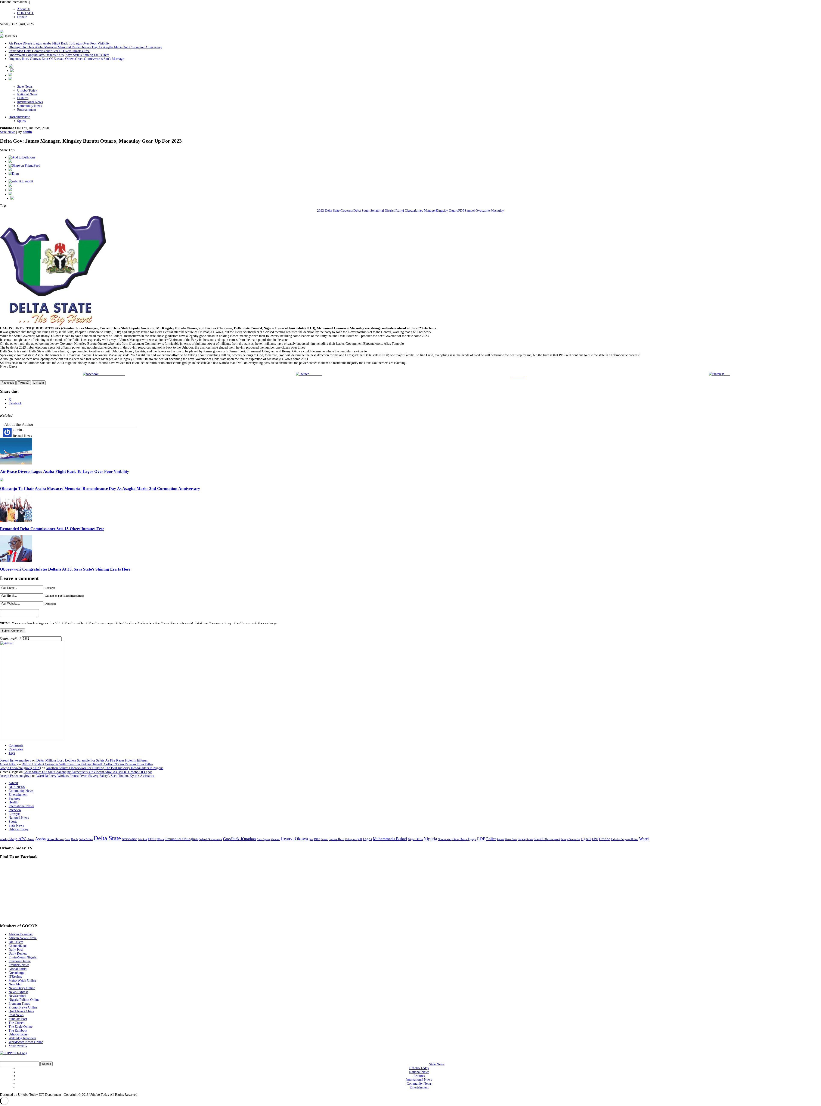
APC (22, 839)
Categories (16, 749)
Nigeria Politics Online (24, 999)
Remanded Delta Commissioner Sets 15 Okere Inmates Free (49, 51)
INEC (317, 839)
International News (30, 102)
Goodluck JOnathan (239, 839)
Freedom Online (20, 961)
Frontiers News (19, 965)
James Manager (425, 210)
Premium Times (19, 1003)
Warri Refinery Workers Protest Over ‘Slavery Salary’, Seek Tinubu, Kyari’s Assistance (95, 776)
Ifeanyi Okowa (404, 210)
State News (24, 86)
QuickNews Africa (21, 1011)
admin (27, 132)
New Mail (15, 984)
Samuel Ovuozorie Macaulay (484, 210)
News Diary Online (22, 988)
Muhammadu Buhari (390, 839)
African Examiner (21, 934)
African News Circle (23, 938)
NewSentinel (17, 996)
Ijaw (311, 839)
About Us (23, 9)
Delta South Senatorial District (373, 210)
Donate (22, 17)
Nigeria (430, 838)
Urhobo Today (27, 90)
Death (74, 839)
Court (67, 839)
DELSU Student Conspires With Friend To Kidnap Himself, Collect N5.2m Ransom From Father (87, 764)
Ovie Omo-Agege (464, 839)
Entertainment (26, 109)
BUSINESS (17, 787)
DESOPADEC (129, 839)
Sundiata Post (18, 1019)
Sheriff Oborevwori (547, 839)
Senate (529, 839)
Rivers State (511, 839)
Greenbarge (16, 972)
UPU (595, 839)
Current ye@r (10, 638)
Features (22, 98)
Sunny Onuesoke (570, 839)
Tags (12, 753)
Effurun (160, 839)
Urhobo (604, 839)
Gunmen (275, 839)
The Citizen (16, 1023)
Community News (29, 106)
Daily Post (16, 949)
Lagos (367, 839)
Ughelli (586, 839)
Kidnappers (351, 839)
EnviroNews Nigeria (23, 957)
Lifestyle (14, 814)
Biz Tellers (16, 942)
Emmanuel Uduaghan (181, 839)
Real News (16, 1015)
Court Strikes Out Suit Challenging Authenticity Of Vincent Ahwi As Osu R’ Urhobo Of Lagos (88, 772)
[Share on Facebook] (10, 161)
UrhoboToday (18, 1034)
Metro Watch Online (22, 980)
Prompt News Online (23, 1007)
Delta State (107, 838)
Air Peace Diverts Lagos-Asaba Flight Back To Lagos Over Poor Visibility (59, 43)
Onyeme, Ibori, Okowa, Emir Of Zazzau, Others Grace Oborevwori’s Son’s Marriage (66, 59)
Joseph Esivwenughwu (15, 760)
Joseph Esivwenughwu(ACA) (20, 768)
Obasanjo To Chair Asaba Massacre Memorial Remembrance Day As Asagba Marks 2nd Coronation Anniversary (85, 47)
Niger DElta (415, 839)
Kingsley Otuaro (447, 210)
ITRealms (15, 976)
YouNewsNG (18, 1046)
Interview (23, 117)
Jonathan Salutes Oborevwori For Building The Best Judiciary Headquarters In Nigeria (104, 768)
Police (491, 839)
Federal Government (210, 839)
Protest (500, 839)
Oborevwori (445, 839)
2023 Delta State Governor (335, 210)
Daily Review (18, 953)
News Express (18, 992)
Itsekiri (324, 839)
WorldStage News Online (26, 1042)
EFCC (152, 839)
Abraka (3, 839)
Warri (644, 838)
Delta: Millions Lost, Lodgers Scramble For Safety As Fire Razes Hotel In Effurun (92, 760)
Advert (13, 783)
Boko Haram (55, 839)
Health (13, 802)
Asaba (40, 838)
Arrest (30, 839)
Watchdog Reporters (22, 1038)
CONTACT (25, 13)
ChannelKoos (18, 946)
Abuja (13, 839)
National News (27, 94)
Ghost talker (8, 764)
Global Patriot (18, 969)
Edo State (142, 839)
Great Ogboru (263, 839)
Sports (21, 121)
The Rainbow (18, 1030)
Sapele (522, 839)
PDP (461, 210)
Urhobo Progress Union (624, 839)
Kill (359, 839)
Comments (16, 745)
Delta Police (86, 839)
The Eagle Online (20, 1026)
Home (13, 117)
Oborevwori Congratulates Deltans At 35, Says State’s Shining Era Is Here (59, 55)
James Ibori (336, 839)
